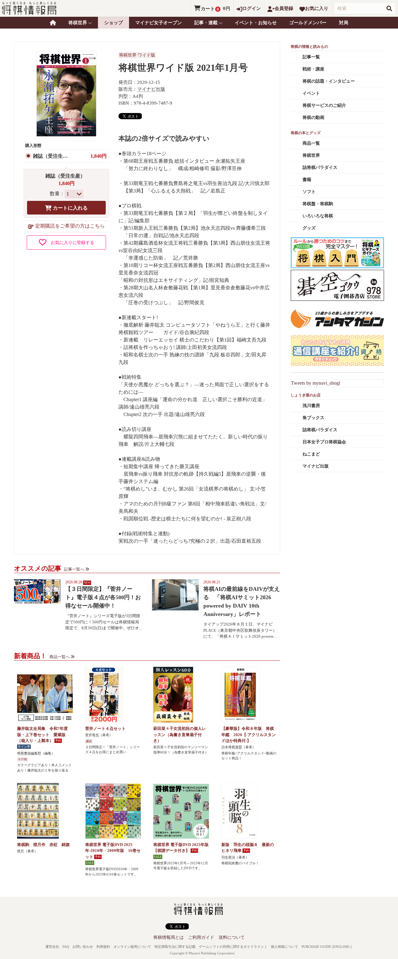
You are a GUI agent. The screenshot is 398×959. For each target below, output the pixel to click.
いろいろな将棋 (318, 216)
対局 (343, 22)
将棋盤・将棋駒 (318, 203)
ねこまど (311, 454)
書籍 (307, 179)
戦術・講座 (313, 69)
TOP (53, 23)
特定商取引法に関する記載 (175, 946)
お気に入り (316, 8)
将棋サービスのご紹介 (324, 105)
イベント (311, 93)
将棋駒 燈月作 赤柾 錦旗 (43, 844)
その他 (22, 759)
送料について (232, 937)
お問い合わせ (82, 946)
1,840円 (98, 156)
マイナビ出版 (151, 89)
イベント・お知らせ (256, 22)
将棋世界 (311, 155)
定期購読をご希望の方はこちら (70, 225)
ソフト (309, 191)
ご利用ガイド (201, 937)
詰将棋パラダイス (320, 167)
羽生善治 (228, 857)
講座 (89, 741)
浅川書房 (311, 405)
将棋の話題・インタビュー (329, 81)
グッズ (309, 228)
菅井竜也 (92, 735)
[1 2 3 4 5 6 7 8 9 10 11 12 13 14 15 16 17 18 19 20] (74, 194)
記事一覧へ (74, 569)
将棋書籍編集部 (29, 753)
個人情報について (284, 946)
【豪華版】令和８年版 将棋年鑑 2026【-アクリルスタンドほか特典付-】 (248, 734)
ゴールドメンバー (307, 22)
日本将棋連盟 (231, 747)
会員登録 (284, 8)
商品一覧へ (59, 656)
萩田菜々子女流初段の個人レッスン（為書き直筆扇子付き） (179, 734)
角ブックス (313, 417)
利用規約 (103, 946)
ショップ (113, 22)
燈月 (20, 851)
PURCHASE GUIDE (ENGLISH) (325, 946)
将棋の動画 (313, 117)
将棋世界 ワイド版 (137, 55)
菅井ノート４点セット (105, 728)
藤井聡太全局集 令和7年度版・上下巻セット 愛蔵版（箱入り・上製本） (42, 734)
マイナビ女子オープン (158, 22)
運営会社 (52, 946)
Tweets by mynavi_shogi (315, 383)
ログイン (251, 8)
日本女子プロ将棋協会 (324, 442)
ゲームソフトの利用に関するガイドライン (231, 946)
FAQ (65, 946)
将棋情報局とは (168, 937)
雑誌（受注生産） (53, 156)
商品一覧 (311, 143)
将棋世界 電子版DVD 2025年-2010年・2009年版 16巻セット (113, 850)
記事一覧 (311, 57)
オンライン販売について (132, 946)
